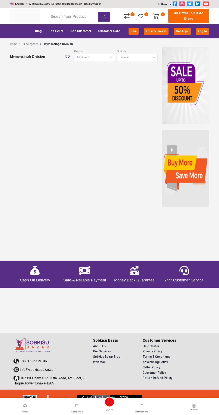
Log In (202, 31)
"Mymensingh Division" (58, 44)
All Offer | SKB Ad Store (188, 16)
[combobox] (94, 58)
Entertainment (156, 31)
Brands (78, 51)
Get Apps (182, 31)
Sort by (121, 51)
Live (133, 31)
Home (13, 44)
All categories (30, 44)
